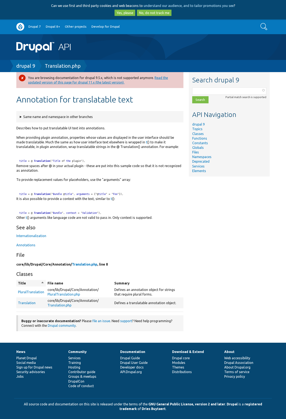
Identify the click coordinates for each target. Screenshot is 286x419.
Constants (200, 143)
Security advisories (30, 372)
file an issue (101, 321)
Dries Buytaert (154, 409)
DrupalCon (76, 381)
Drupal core (181, 358)
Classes (198, 134)
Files (195, 152)
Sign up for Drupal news (34, 367)
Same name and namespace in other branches (58, 117)
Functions (199, 138)
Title (31, 283)
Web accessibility (237, 358)
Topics (197, 129)
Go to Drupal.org (20, 26)
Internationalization (31, 236)
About (229, 352)
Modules (178, 363)
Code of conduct (81, 386)
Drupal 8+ (53, 26)
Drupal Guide (130, 358)
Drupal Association (238, 363)
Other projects (75, 26)
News (20, 352)
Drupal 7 (34, 26)
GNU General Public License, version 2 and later (186, 404)
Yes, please (125, 13)
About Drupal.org (237, 367)
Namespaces (201, 157)
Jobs (20, 376)
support (126, 321)
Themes (178, 367)
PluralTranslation (31, 292)
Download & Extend (188, 352)
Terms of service (236, 372)
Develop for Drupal (105, 26)
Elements (199, 171)
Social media (26, 363)
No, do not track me (154, 13)
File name (55, 283)
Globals (198, 147)
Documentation (132, 352)
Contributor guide (81, 372)
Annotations (25, 245)
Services (198, 166)
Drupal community (62, 325)
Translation (42, 161)
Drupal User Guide (134, 363)
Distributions (182, 372)
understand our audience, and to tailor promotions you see (189, 6)
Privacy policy (234, 376)
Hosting (74, 367)
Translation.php (63, 66)
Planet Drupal (26, 358)
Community (77, 352)
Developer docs (132, 367)
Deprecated (201, 161)
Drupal (232, 404)
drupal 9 (25, 66)
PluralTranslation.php (64, 294)
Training (74, 363)
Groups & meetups (82, 376)
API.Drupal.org (131, 372)
